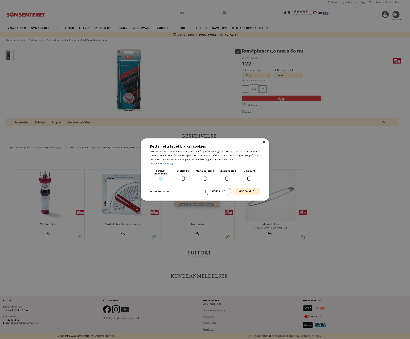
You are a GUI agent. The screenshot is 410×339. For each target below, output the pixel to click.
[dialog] (205, 169)
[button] (159, 191)
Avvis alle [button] (218, 191)
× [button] (264, 142)
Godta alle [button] (246, 191)
